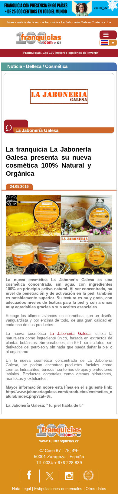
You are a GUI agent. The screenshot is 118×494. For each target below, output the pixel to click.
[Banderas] (108, 43)
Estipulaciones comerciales (59, 488)
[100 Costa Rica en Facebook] (30, 475)
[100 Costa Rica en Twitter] (49, 475)
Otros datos (96, 488)
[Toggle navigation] (108, 34)
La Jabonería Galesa (70, 333)
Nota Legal (21, 488)
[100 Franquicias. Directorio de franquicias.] (39, 37)
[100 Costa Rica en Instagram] (69, 475)
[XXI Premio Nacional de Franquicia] (88, 475)
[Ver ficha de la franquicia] (59, 96)
